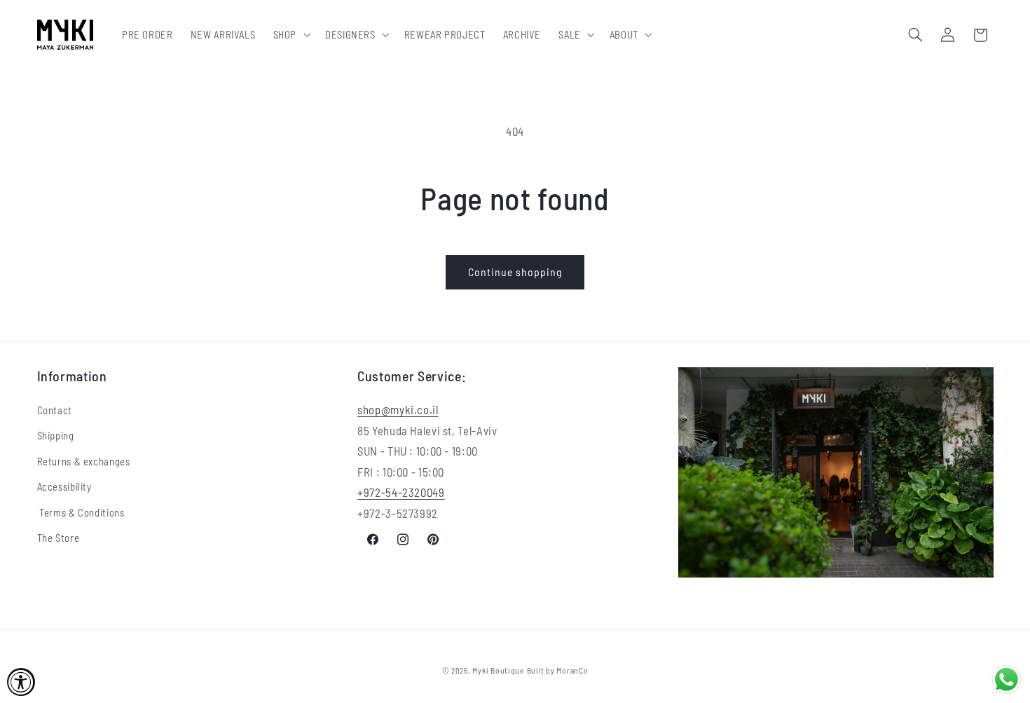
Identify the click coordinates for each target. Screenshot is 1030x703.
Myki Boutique (498, 670)
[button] (290, 35)
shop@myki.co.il (397, 409)
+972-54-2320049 (400, 493)
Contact (54, 410)
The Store (58, 537)
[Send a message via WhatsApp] (1006, 679)
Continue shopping (515, 271)
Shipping (55, 436)
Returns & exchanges (83, 461)
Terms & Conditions (81, 512)
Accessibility (64, 486)
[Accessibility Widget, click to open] (21, 682)
